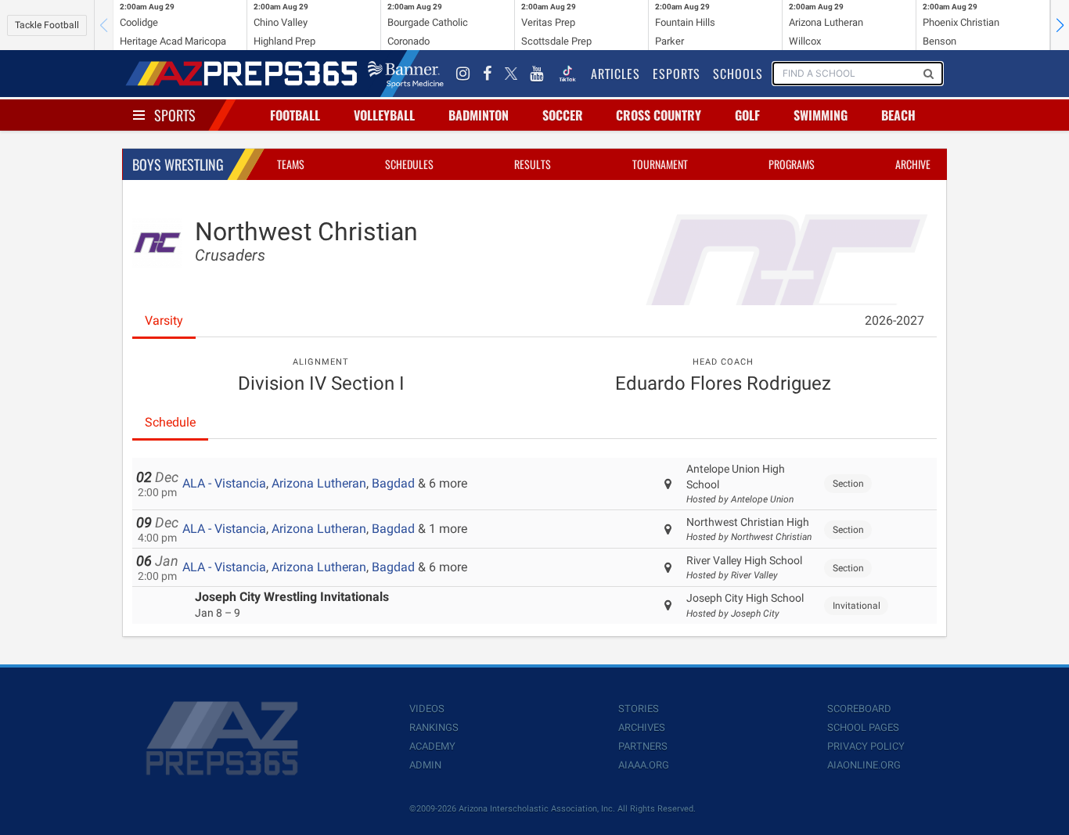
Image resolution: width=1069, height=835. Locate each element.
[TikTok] (567, 73)
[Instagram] (463, 73)
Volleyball (384, 115)
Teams (290, 164)
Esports (676, 73)
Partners (643, 746)
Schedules (409, 164)
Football (295, 115)
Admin (425, 765)
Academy (432, 746)
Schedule (170, 422)
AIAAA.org (643, 765)
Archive (912, 164)
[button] (1059, 25)
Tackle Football (47, 25)
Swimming (821, 115)
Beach (898, 115)
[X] (511, 73)
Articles (615, 73)
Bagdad (393, 483)
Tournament (660, 164)
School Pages (863, 727)
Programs (791, 164)
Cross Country (658, 115)
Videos (427, 708)
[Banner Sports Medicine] (406, 74)
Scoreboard (859, 708)
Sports (175, 115)
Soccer (562, 115)
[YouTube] (537, 73)
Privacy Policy (866, 746)
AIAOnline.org (864, 765)
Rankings (434, 727)
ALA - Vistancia (224, 483)
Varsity (164, 320)
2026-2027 (894, 320)
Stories (638, 708)
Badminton (478, 115)
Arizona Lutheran (319, 483)
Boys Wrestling (178, 164)
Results (532, 164)
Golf (747, 115)
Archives (641, 727)
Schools (738, 73)
